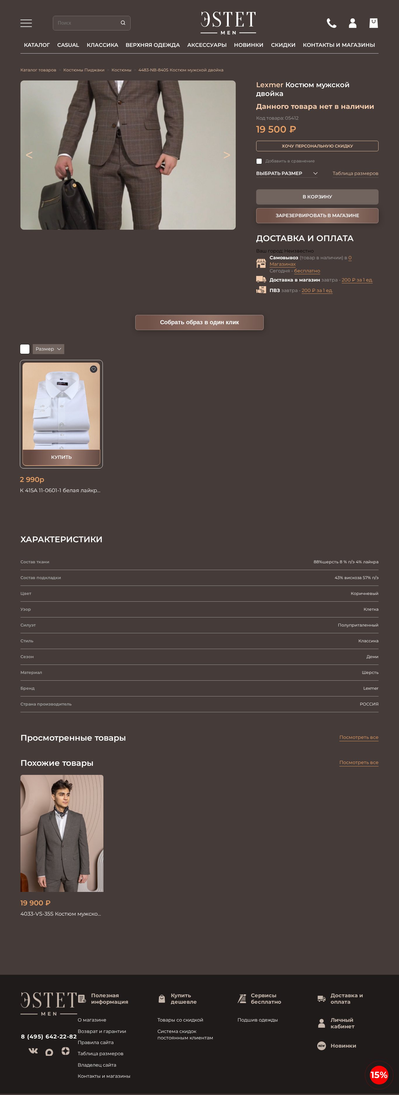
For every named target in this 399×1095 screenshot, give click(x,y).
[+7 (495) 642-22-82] (331, 23)
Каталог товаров (38, 70)
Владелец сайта (97, 1065)
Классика (102, 45)
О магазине (92, 1020)
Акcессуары (207, 45)
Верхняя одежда (153, 45)
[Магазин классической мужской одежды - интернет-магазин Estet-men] (228, 23)
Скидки (283, 45)
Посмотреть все (359, 737)
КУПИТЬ (61, 457)
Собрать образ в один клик (199, 322)
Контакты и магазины (339, 45)
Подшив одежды (257, 1020)
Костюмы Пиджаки (84, 70)
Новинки (248, 45)
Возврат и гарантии (102, 1031)
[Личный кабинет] (353, 23)
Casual (68, 45)
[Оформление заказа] (374, 23)
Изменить (326, 251)
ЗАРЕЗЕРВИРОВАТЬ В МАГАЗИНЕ (317, 215)
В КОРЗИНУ (317, 197)
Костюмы (121, 70)
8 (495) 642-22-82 (49, 1036)
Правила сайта (96, 1042)
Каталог (37, 45)
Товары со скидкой (180, 1020)
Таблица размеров (356, 173)
